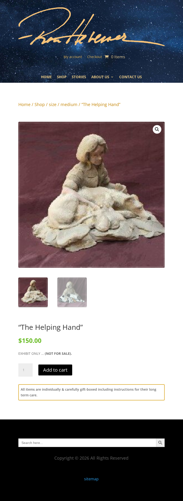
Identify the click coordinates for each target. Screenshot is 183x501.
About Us (100, 77)
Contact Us (130, 77)
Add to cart (55, 370)
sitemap (91, 479)
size (52, 104)
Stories (79, 77)
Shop (61, 77)
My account (73, 57)
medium (69, 104)
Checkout (94, 57)
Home (46, 77)
